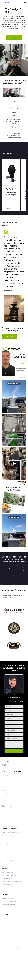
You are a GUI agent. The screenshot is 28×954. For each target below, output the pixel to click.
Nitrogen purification (7, 784)
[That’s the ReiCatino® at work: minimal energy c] (14, 396)
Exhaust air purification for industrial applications (11, 833)
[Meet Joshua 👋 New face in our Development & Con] (14, 363)
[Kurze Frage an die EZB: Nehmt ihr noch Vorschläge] (14, 497)
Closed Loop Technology (8, 904)
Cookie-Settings (8, 944)
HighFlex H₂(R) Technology (9, 901)
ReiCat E (4, 850)
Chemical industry (7, 878)
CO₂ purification (6, 781)
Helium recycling (6, 809)
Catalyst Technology (7, 898)
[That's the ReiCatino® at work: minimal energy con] (14, 430)
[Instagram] (3, 765)
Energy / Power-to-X (7, 872)
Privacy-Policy (16, 941)
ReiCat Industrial (6, 853)
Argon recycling (6, 815)
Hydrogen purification (7, 775)
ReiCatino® (5, 844)
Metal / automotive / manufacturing (11, 881)
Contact (4, 927)
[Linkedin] (5, 765)
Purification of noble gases (9, 796)
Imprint (6, 941)
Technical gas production (9, 875)
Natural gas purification (8, 793)
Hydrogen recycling (7, 812)
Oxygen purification (7, 778)
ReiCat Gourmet (6, 847)
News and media (6, 921)
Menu (24, 2)
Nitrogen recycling (7, 818)
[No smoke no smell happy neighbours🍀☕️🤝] (14, 530)
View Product (9, 208)
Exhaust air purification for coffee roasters (13, 837)
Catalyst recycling (7, 860)
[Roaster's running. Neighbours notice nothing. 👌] (14, 463)
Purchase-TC (17, 944)
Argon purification (6, 790)
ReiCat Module (6, 857)
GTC (10, 941)
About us (4, 918)
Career (4, 924)
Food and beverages (7, 884)
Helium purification (7, 787)
